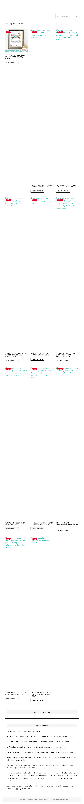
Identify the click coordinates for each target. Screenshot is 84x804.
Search (76, 16)
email (63, 747)
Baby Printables (42, 7)
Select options (11, 63)
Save (9, 31)
